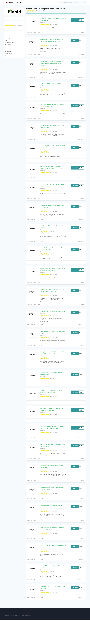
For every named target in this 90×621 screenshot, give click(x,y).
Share (39, 32)
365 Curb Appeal (9, 36)
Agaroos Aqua (8, 51)
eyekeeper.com (8, 53)
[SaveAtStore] (9, 2)
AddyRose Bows (9, 47)
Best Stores (20, 2)
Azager (6, 40)
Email (43, 32)
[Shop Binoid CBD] (14, 11)
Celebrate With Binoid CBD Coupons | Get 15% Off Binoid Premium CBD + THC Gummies (52, 63)
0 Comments (81, 32)
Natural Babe (8, 44)
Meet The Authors (9, 49)
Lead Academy (8, 55)
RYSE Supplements (9, 42)
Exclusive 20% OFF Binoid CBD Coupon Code (52, 311)
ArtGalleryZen (8, 38)
